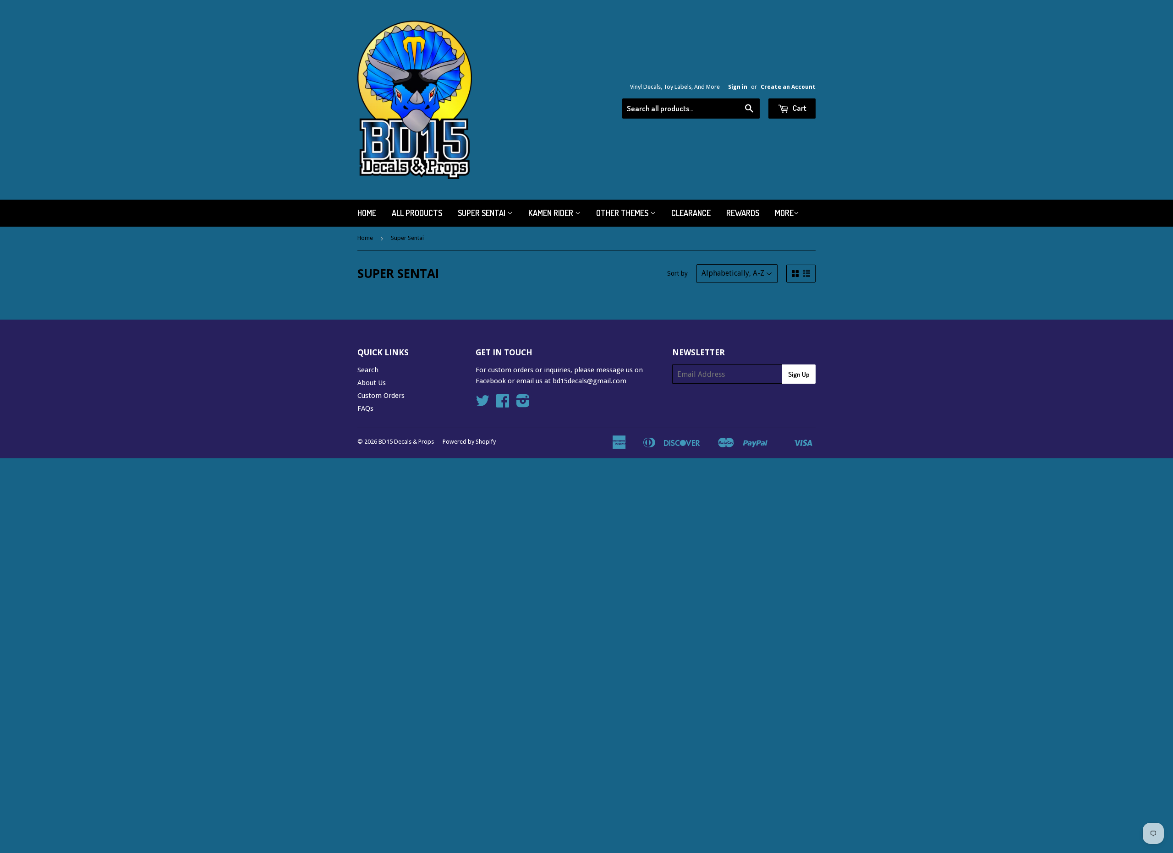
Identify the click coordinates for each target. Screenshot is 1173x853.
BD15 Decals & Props (406, 441)
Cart (798, 108)
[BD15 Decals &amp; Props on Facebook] (503, 404)
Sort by (677, 273)
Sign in (737, 86)
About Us (371, 383)
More (784, 213)
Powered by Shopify (469, 441)
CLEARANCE (691, 213)
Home (366, 213)
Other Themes (623, 213)
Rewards (742, 213)
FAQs (365, 408)
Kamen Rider (551, 213)
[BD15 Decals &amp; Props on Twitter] (482, 404)
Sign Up (799, 374)
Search (367, 370)
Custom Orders (381, 395)
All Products (417, 213)
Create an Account (788, 86)
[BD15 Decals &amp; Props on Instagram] (523, 404)
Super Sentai (482, 213)
